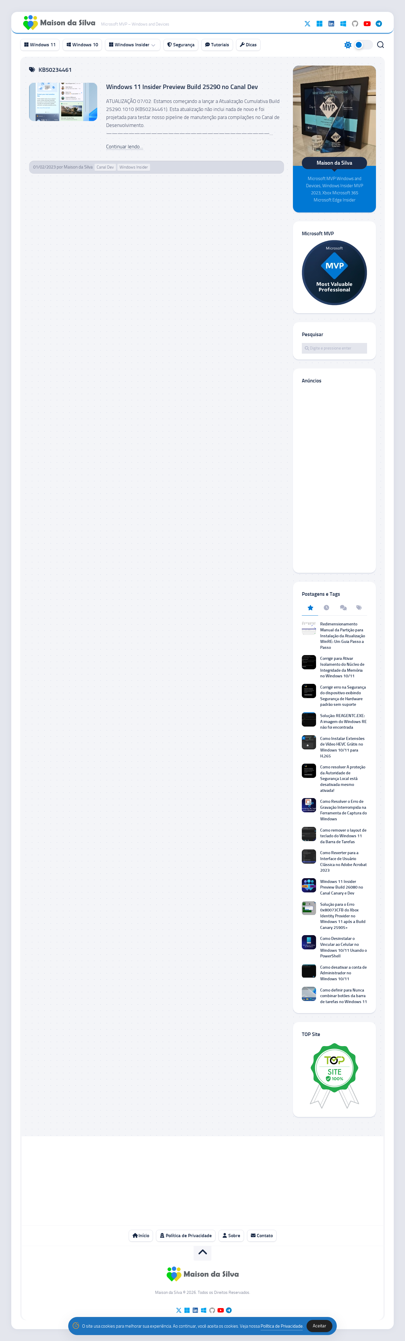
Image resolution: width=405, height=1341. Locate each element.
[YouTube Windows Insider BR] (366, 23)
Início (143, 1235)
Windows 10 (84, 44)
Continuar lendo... (124, 147)
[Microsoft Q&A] (343, 23)
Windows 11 (42, 44)
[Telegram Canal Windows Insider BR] (378, 23)
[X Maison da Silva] (307, 23)
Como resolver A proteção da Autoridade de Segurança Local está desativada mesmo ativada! (342, 779)
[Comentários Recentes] (342, 608)
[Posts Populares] (310, 608)
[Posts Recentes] (326, 608)
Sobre (233, 1235)
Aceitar (319, 1326)
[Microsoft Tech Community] (319, 23)
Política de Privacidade (188, 1235)
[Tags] (359, 608)
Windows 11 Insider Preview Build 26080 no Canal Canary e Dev (341, 887)
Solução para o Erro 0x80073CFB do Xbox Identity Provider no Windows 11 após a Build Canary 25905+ (343, 916)
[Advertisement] (334, 478)
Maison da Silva (78, 167)
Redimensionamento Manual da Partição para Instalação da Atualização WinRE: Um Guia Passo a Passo (342, 636)
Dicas (251, 44)
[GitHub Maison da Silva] (355, 23)
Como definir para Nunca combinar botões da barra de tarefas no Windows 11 (343, 996)
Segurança (183, 44)
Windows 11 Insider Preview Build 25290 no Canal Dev (182, 87)
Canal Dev (105, 167)
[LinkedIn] (331, 23)
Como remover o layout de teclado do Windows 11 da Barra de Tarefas (343, 836)
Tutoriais (219, 44)
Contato (264, 1235)
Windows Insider (131, 44)
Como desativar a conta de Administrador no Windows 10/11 (343, 973)
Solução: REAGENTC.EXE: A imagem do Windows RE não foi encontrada (343, 721)
